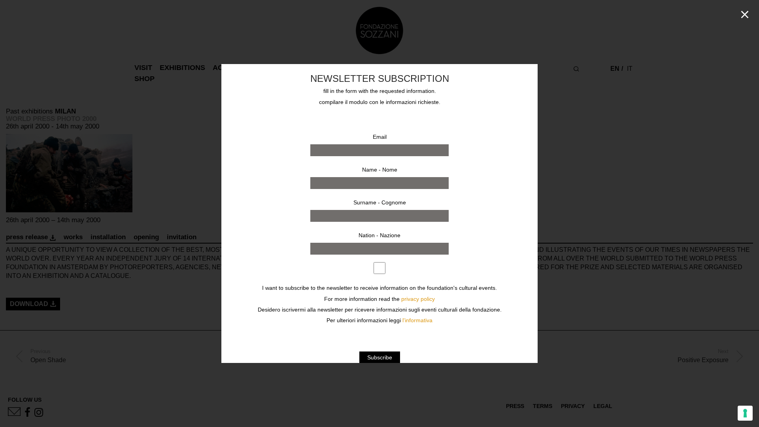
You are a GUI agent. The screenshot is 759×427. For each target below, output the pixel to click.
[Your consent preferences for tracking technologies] (745, 413)
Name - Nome (379, 169)
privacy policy (418, 299)
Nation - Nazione (379, 235)
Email (380, 137)
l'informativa (417, 320)
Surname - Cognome (379, 202)
